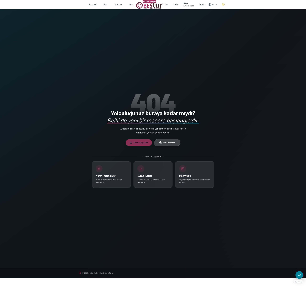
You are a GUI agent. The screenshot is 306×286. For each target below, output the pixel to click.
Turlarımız (118, 4)
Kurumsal (92, 4)
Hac (166, 4)
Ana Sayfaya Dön (139, 142)
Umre (131, 4)
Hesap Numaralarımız (188, 4)
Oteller (175, 4)
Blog (105, 4)
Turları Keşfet (167, 142)
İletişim (202, 4)
